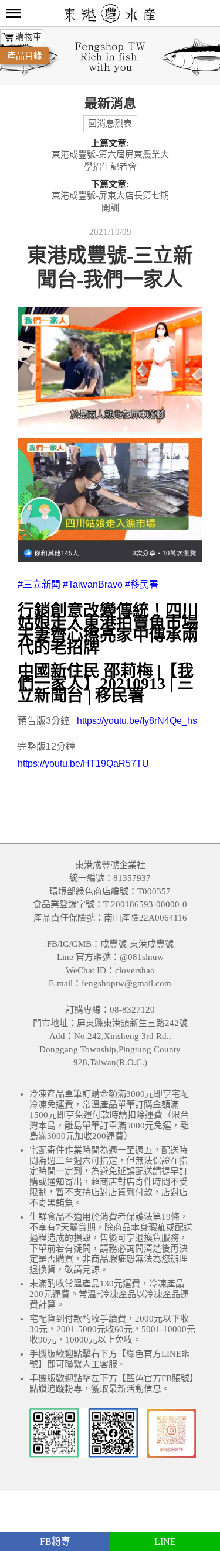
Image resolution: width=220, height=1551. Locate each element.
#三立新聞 (39, 584)
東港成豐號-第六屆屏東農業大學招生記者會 (110, 160)
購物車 (28, 37)
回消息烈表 (110, 123)
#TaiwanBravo (93, 584)
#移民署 (141, 584)
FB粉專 (55, 1541)
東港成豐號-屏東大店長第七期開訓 (110, 201)
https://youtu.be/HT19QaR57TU (83, 763)
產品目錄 (24, 55)
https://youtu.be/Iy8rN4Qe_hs (137, 721)
